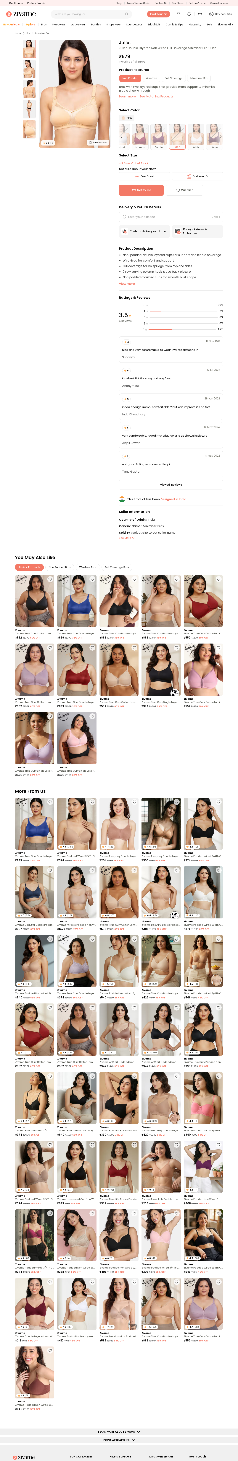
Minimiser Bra (42, 33)
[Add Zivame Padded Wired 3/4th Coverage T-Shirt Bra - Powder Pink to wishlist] (177, 1213)
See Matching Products (156, 96)
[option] (29, 49)
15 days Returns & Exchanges (195, 231)
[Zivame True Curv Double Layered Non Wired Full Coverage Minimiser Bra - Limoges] (76, 601)
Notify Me (144, 190)
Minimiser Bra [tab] (199, 78)
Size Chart (147, 176)
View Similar (100, 142)
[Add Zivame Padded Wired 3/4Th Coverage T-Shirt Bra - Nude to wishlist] (92, 802)
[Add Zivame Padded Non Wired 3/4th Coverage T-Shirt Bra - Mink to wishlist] (50, 1351)
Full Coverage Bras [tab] (117, 567)
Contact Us (161, 3)
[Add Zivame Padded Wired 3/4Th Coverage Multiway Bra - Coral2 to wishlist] (219, 1076)
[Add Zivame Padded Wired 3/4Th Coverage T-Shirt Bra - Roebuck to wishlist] (50, 1145)
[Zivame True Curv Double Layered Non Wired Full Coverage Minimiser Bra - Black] (119, 601)
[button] (126, 14)
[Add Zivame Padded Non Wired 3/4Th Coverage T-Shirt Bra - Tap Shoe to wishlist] (134, 1213)
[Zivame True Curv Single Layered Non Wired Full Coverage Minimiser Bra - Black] (161, 670)
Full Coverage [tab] (174, 78)
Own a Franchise (219, 3)
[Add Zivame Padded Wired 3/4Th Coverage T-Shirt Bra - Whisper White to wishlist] (219, 870)
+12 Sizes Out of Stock (133, 163)
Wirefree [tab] (151, 78)
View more (127, 284)
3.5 (48, 142)
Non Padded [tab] (130, 78)
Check (215, 217)
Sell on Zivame (197, 3)
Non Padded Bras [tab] (60, 567)
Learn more (127, 96)
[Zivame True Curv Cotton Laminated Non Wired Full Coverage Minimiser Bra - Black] (34, 601)
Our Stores (178, 3)
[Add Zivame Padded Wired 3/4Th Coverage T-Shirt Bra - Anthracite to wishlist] (219, 802)
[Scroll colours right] (219, 137)
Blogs (119, 3)
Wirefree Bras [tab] (88, 567)
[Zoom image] (75, 94)
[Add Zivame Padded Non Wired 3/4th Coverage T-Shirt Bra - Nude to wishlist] (50, 939)
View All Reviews (171, 485)
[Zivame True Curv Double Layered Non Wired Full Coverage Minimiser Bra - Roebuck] (161, 601)
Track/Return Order (138, 3)
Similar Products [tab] (29, 567)
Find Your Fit (201, 176)
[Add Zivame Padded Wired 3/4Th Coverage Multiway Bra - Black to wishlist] (219, 1213)
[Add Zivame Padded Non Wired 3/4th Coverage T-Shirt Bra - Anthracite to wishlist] (92, 1076)
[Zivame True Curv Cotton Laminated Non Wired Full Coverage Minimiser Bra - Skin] (119, 670)
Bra (28, 33)
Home (18, 33)
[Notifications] (178, 14)
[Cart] (200, 14)
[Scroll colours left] (123, 137)
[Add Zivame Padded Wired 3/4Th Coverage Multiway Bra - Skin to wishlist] (219, 939)
